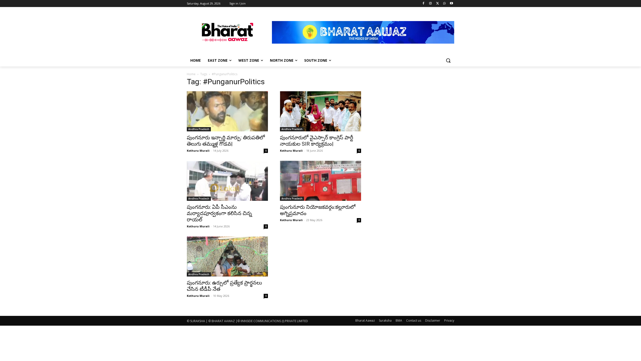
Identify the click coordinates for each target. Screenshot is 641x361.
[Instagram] (430, 4)
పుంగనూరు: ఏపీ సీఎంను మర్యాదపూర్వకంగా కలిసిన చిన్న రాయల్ (219, 213)
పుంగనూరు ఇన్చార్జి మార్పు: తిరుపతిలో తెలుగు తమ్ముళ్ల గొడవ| (226, 141)
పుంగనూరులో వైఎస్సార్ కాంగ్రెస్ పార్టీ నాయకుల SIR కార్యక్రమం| (316, 141)
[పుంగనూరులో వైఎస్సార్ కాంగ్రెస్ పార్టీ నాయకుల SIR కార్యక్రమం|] (320, 111)
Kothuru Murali (198, 150)
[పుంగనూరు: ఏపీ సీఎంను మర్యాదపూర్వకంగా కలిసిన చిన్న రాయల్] (227, 181)
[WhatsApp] (444, 4)
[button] (448, 60)
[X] (437, 4)
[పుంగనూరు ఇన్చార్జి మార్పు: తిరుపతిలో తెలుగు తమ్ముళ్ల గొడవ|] (227, 111)
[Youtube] (451, 4)
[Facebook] (423, 4)
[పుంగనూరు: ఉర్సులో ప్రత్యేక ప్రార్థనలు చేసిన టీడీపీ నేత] (227, 256)
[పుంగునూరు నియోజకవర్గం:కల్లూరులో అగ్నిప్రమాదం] (320, 181)
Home (191, 74)
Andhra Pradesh (198, 129)
